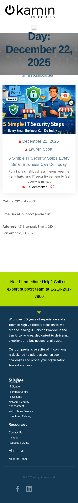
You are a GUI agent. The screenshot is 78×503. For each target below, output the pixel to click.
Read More (37, 109)
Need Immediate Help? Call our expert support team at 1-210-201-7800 (39, 289)
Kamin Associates (36, 75)
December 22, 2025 (40, 141)
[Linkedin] (29, 489)
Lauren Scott (41, 148)
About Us (16, 451)
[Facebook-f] (17, 489)
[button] (34, 28)
